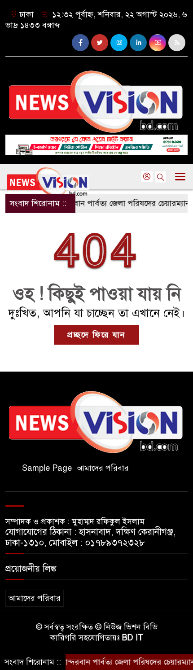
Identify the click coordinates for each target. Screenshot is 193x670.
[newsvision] (96, 98)
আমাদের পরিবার (103, 468)
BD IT (132, 638)
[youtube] (157, 42)
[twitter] (99, 42)
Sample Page (47, 468)
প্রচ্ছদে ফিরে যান (96, 335)
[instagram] (118, 42)
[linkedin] (138, 42)
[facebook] (80, 42)
